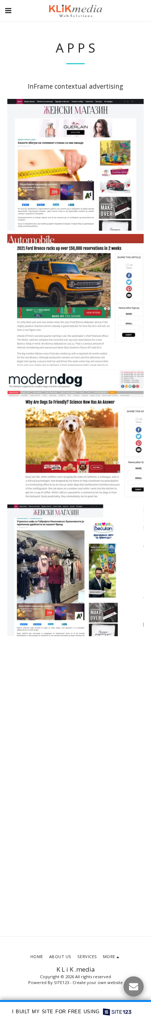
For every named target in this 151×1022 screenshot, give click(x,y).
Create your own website (98, 982)
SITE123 (61, 982)
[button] (8, 10)
